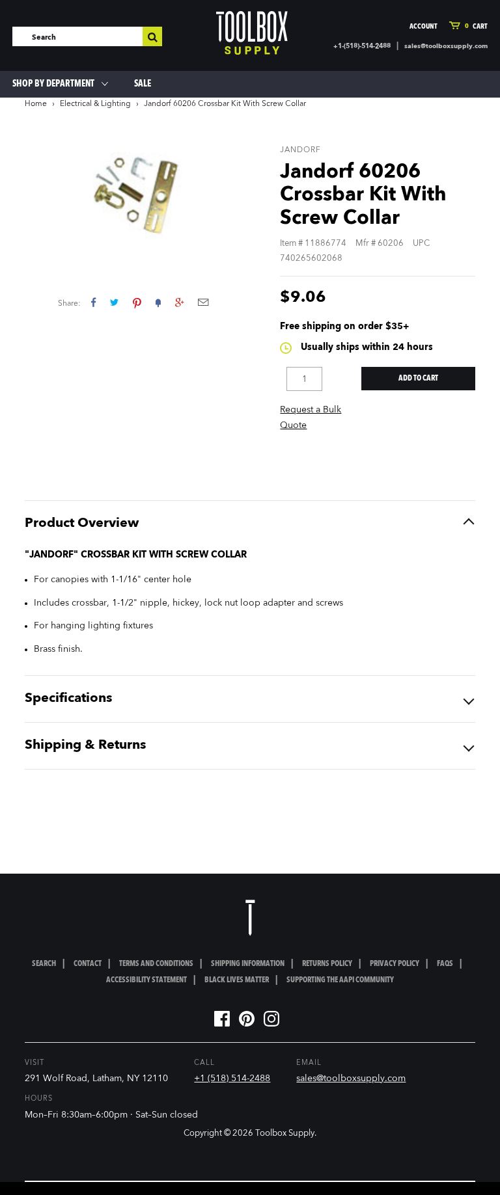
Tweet (114, 302)
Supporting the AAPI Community (340, 980)
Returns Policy (327, 964)
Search (44, 964)
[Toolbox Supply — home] (252, 33)
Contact (88, 964)
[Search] (152, 36)
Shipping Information (248, 964)
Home (36, 104)
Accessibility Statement (146, 980)
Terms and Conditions (156, 964)
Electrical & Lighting (95, 104)
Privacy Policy (394, 964)
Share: (69, 304)
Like (93, 302)
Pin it (137, 302)
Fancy (158, 302)
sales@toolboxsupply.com (446, 46)
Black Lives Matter (236, 980)
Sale (142, 83)
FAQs (445, 964)
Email (203, 302)
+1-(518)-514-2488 (362, 46)
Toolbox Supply (284, 1133)
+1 (179, 302)
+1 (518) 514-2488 (232, 1078)
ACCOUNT (424, 27)
